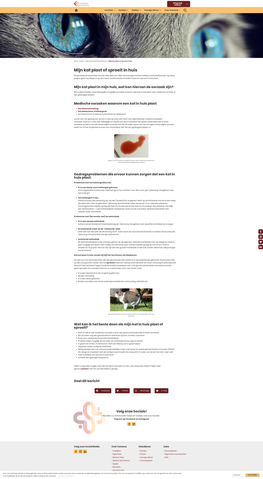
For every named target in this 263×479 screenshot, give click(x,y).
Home (76, 61)
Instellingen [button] (237, 475)
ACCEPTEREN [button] (252, 475)
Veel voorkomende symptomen (96, 61)
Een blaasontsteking (88, 108)
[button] (110, 10)
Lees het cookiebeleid (65, 476)
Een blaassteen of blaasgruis (92, 111)
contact (84, 368)
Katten (81, 61)
